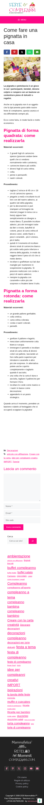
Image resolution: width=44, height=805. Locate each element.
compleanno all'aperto (19, 587)
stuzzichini (22, 716)
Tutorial (16, 462)
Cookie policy (22, 787)
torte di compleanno (19, 727)
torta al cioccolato (29, 719)
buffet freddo (11, 573)
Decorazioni (12, 450)
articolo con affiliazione (17, 454)
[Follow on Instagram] (25, 768)
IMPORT (7, 462)
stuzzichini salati (15, 719)
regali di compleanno (14, 706)
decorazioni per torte (18, 642)
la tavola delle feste (18, 694)
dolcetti (11, 647)
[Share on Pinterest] (14, 52)
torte (32, 724)
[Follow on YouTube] (31, 768)
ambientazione (18, 556)
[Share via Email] (37, 52)
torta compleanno (18, 723)
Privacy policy (22, 783)
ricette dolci (11, 709)
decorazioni (13, 628)
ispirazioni (15, 690)
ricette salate (11, 716)
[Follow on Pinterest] (12, 768)
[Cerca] (33, 541)
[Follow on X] (18, 768)
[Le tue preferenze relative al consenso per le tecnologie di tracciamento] (39, 800)
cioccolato (22, 576)
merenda (11, 698)
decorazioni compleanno (16, 635)
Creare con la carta (20, 620)
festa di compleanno (16, 654)
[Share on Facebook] (7, 52)
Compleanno (17, 583)
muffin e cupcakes (18, 701)
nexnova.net (32, 801)
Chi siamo (22, 777)
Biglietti (27, 560)
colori (30, 576)
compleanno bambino (15, 613)
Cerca (10, 536)
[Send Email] (37, 768)
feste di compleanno (19, 661)
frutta (19, 665)
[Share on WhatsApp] (29, 52)
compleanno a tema (18, 594)
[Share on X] (22, 52)
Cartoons (11, 576)
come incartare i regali (16, 579)
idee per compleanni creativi (24, 458)
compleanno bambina (15, 604)
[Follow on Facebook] (6, 768)
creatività (13, 624)
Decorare (25, 625)
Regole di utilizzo (22, 780)
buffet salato (25, 572)
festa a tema (26, 647)
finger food (11, 665)
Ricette (26, 705)
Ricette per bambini (18, 712)
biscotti (10, 563)
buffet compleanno (21, 568)
